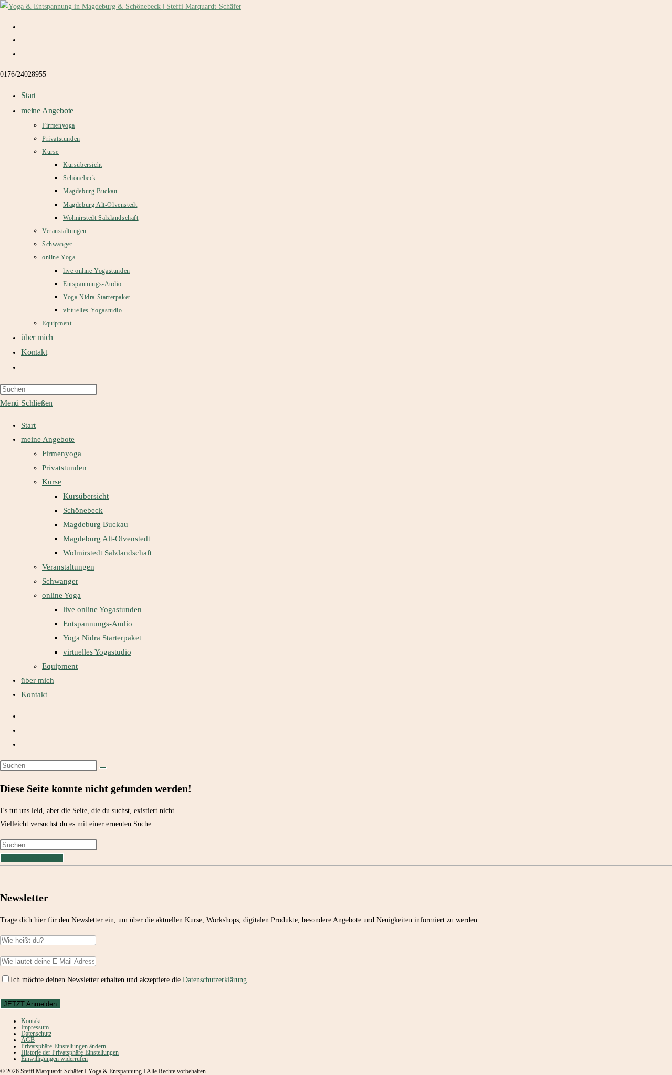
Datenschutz (36, 1033)
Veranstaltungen (68, 567)
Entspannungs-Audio (97, 623)
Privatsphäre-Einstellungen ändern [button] (63, 1046)
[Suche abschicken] (103, 768)
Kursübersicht (86, 496)
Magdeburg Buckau (95, 524)
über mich (37, 680)
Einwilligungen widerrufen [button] (54, 1058)
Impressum (35, 1027)
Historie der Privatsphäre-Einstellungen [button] (70, 1052)
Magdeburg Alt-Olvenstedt (106, 538)
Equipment (60, 666)
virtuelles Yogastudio (97, 652)
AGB (28, 1040)
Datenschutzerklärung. (216, 980)
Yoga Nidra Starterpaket (102, 638)
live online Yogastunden (102, 609)
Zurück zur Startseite (32, 858)
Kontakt (34, 694)
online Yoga (61, 595)
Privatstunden (64, 467)
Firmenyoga (61, 453)
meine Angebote (48, 439)
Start (28, 425)
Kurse (51, 482)
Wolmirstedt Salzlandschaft (107, 553)
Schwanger (60, 581)
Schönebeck (83, 510)
